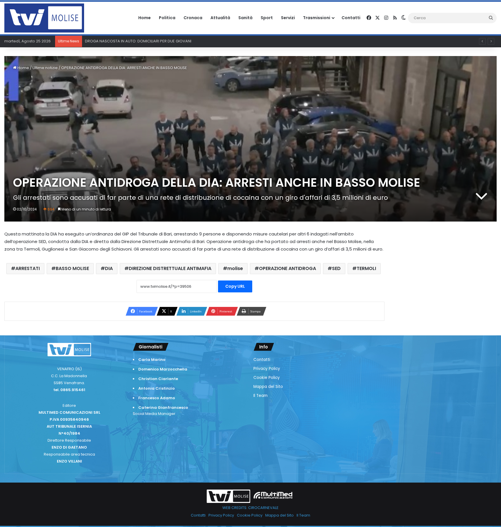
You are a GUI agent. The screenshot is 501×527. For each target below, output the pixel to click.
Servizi (288, 18)
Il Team (260, 395)
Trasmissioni (316, 18)
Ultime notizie (45, 68)
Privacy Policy (266, 368)
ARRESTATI (27, 268)
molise (235, 268)
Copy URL (235, 286)
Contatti (351, 18)
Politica (167, 18)
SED (336, 268)
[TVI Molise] (44, 18)
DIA (109, 268)
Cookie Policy (266, 377)
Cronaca (193, 18)
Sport (267, 18)
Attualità (220, 18)
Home (144, 18)
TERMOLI (366, 268)
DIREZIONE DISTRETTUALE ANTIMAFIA (170, 268)
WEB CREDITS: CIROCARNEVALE (250, 507)
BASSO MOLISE (72, 268)
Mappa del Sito (268, 386)
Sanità (245, 18)
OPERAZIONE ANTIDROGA (287, 268)
